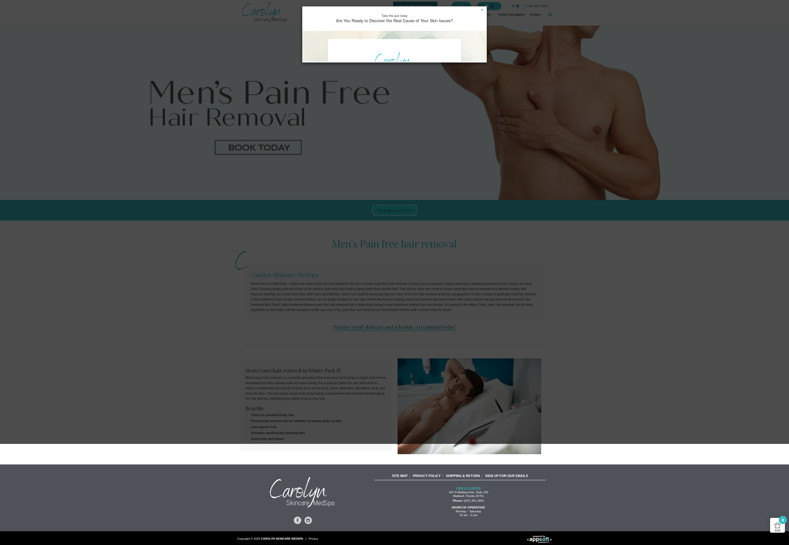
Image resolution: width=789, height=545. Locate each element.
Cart (779, 525)
